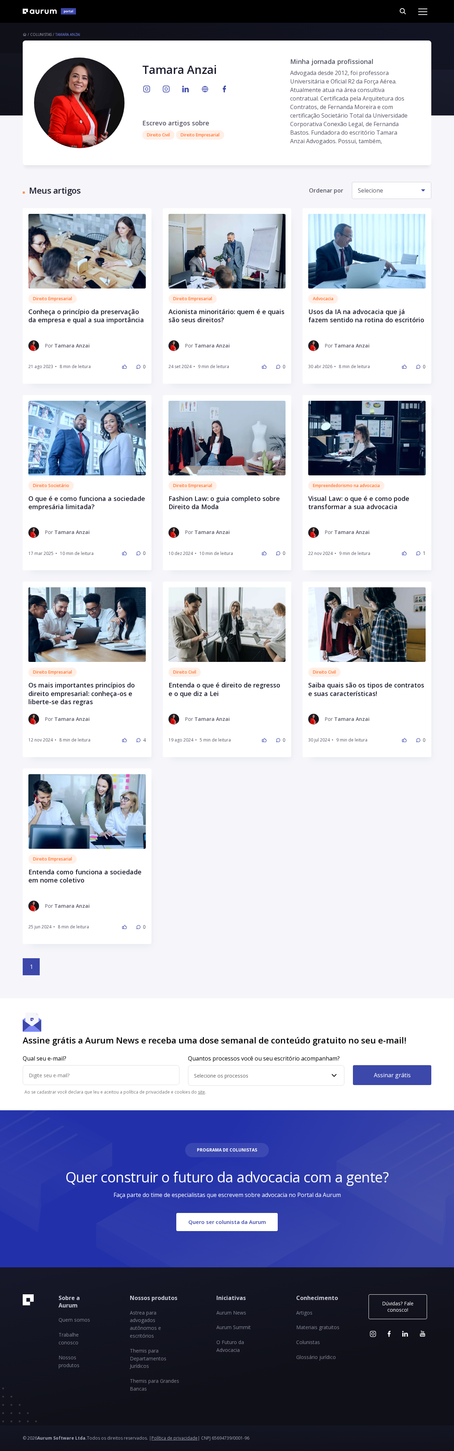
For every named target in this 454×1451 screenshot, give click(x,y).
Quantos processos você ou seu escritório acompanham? (264, 1058)
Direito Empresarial (52, 299)
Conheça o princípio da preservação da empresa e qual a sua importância (86, 316)
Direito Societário (51, 485)
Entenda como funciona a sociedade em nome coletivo (85, 876)
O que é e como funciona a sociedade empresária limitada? (86, 503)
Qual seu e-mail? (44, 1058)
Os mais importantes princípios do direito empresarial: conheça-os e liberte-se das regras (81, 693)
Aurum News (231, 1312)
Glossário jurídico (316, 1357)
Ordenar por (326, 190)
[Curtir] (124, 366)
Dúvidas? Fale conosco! (398, 1306)
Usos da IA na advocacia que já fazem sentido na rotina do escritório (366, 316)
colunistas (41, 34)
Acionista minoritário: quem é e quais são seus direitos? (226, 316)
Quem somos (74, 1319)
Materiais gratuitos (317, 1327)
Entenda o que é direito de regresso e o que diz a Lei (224, 689)
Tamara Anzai (67, 34)
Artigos (304, 1312)
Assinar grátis (392, 1075)
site (201, 1092)
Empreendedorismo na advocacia (346, 485)
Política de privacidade (174, 1438)
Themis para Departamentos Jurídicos (148, 1358)
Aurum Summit (233, 1327)
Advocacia (323, 299)
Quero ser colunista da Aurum (227, 1221)
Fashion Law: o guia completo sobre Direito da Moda (224, 503)
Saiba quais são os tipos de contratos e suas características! (366, 689)
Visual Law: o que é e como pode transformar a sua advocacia (358, 503)
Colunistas (308, 1342)
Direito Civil (184, 672)
